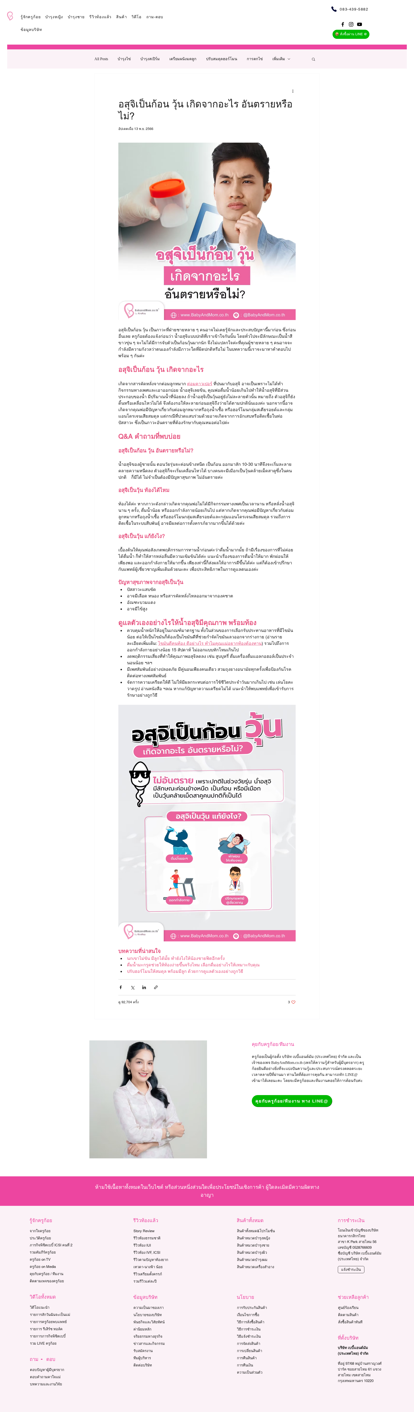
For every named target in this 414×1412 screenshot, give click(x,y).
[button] (30, 17)
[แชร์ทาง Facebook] (120, 987)
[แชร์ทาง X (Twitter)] (132, 987)
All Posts (101, 59)
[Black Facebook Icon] (343, 24)
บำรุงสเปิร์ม (150, 59)
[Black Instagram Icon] (351, 24)
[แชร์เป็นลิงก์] (156, 987)
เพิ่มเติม (278, 59)
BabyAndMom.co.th (287, 1063)
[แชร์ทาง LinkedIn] (144, 987)
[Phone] (334, 9)
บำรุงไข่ (124, 59)
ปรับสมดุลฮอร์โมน (221, 59)
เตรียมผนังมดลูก (182, 59)
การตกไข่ (255, 59)
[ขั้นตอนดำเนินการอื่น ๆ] (293, 91)
